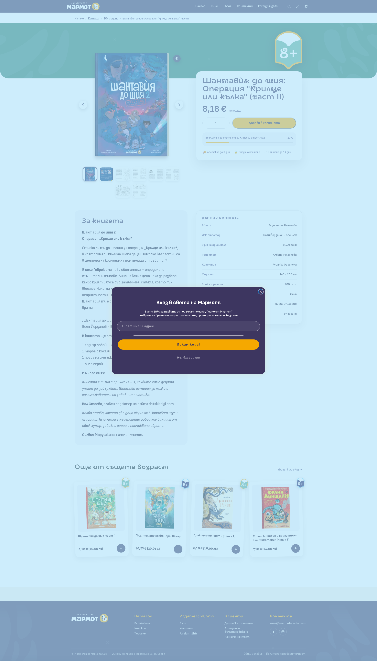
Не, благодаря (188, 357)
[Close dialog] (260, 291)
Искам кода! (188, 344)
